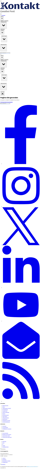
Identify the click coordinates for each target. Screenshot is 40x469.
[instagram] (21, 206)
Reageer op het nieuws (6, 434)
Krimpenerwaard (5, 415)
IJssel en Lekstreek (5, 412)
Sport (3, 442)
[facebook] (21, 163)
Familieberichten (5, 447)
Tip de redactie (5, 433)
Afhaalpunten (5, 462)
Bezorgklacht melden (6, 460)
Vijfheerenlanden (5, 417)
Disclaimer (4, 459)
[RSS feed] (21, 401)
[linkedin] (21, 287)
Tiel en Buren (4, 416)
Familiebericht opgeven (6, 428)
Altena (3, 407)
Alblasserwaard (5, 405)
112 (2, 444)
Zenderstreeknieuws (6, 421)
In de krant (4, 426)
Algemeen (4, 441)
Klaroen (3, 413)
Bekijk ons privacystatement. (32, 466)
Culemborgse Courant (6, 408)
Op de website (5, 427)
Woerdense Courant (6, 420)
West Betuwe (4, 419)
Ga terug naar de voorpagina (6, 102)
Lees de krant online (6, 435)
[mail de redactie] (21, 358)
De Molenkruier (5, 409)
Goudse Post (4, 411)
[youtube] (21, 321)
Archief (3, 445)
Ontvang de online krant (7, 437)
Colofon (3, 458)
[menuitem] (21, 405)
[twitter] (21, 244)
